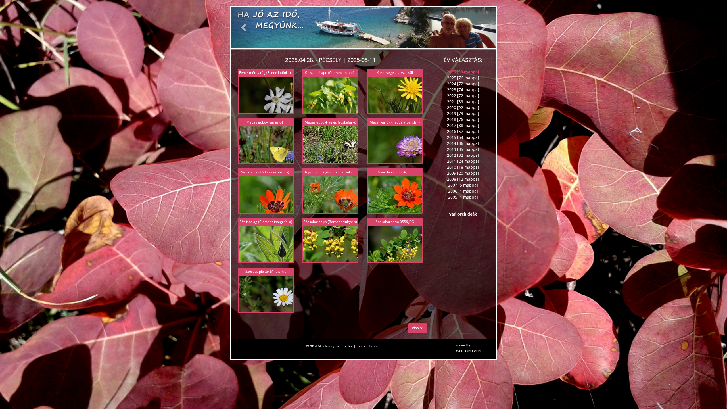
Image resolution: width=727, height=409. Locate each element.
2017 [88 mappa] (463, 125)
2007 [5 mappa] (463, 185)
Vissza (417, 328)
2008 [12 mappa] (463, 179)
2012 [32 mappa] (463, 155)
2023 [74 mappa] (463, 89)
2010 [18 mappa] (463, 167)
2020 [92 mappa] (463, 107)
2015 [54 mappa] (463, 137)
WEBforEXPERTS (470, 351)
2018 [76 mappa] (463, 119)
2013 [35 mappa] (463, 149)
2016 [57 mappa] (463, 131)
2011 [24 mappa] (463, 161)
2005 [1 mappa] (463, 197)
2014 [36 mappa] (463, 143)
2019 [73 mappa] (463, 113)
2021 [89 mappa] (463, 101)
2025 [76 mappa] (463, 77)
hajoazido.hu (366, 346)
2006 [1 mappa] (463, 191)
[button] (244, 27)
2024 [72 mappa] (463, 83)
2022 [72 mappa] (463, 95)
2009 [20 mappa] (463, 173)
